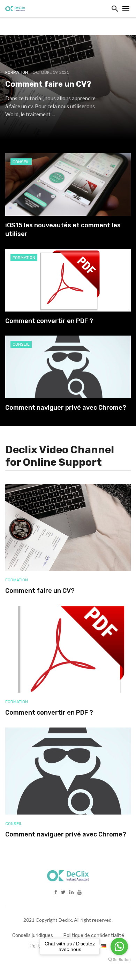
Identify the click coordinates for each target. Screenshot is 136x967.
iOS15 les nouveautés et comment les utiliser (63, 229)
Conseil (21, 161)
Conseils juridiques (32, 935)
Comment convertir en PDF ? (49, 321)
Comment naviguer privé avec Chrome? (65, 407)
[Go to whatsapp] (119, 946)
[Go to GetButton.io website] (119, 960)
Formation (24, 257)
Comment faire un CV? (40, 591)
